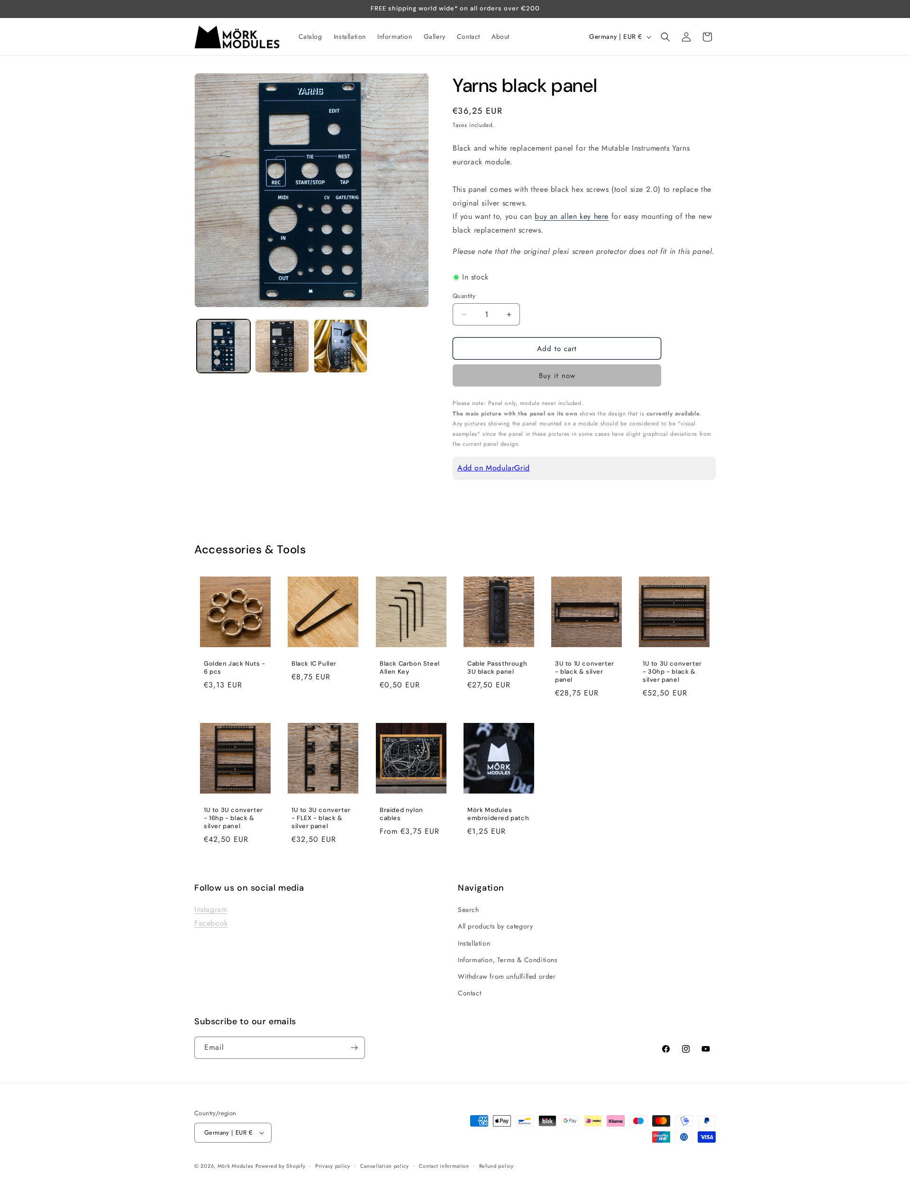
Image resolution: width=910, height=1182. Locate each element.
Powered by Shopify (280, 1166)
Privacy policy (332, 1165)
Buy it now (557, 375)
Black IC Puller (314, 664)
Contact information (444, 1165)
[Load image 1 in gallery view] (223, 346)
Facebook (211, 923)
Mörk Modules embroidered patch (498, 814)
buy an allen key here (572, 216)
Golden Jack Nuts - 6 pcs (234, 668)
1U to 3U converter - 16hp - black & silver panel (233, 818)
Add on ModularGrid (493, 467)
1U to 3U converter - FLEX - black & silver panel (321, 818)
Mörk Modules (235, 1166)
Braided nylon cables (401, 814)
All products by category (495, 926)
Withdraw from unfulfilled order (507, 976)
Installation (474, 943)
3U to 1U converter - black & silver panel (584, 672)
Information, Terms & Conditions (508, 960)
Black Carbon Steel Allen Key (410, 668)
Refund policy (496, 1165)
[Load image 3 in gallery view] (340, 346)
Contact (469, 993)
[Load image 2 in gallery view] (282, 346)
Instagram (210, 909)
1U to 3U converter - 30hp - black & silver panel (672, 672)
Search (468, 910)
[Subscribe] (354, 1048)
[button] (665, 37)
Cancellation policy (384, 1165)
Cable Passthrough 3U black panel (497, 668)
